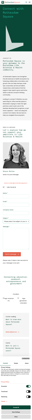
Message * (6, 227)
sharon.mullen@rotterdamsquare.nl (15, 183)
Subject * (6, 218)
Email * (5, 201)
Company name (8, 210)
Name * (5, 193)
